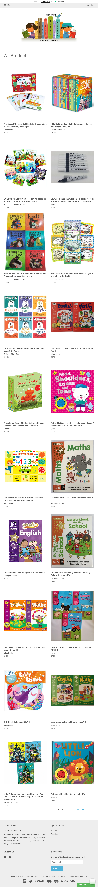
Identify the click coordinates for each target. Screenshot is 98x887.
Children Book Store (13, 830)
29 (78, 809)
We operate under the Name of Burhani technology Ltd (64, 876)
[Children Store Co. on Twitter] (5, 857)
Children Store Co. (34, 876)
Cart (92, 5)
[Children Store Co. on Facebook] (9, 857)
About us (54, 834)
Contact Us (88, 885)
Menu (9, 5)
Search (54, 830)
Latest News (10, 825)
